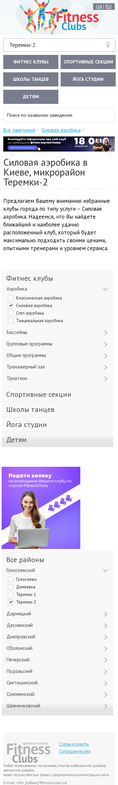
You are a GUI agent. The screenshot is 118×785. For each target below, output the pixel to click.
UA (99, 6)
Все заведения (19, 130)
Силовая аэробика (61, 130)
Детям (31, 97)
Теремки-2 (22, 45)
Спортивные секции (88, 62)
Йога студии (88, 79)
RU (108, 6)
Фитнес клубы (31, 62)
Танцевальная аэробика (39, 320)
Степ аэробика (30, 313)
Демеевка (25, 587)
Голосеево (26, 579)
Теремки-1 (26, 594)
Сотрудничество (75, 751)
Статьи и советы (74, 744)
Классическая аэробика (39, 298)
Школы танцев (31, 79)
